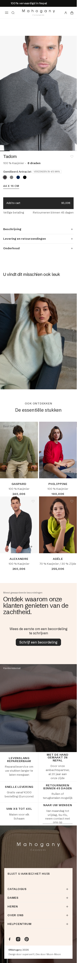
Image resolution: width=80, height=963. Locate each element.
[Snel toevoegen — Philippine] (70, 471)
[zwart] (24, 177)
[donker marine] (18, 177)
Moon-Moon (54, 954)
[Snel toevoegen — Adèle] (70, 546)
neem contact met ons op (57, 820)
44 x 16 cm (11, 186)
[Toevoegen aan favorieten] (72, 156)
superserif (28, 954)
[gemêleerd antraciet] (5, 177)
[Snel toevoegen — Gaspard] (31, 471)
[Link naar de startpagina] (38, 13)
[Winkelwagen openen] (72, 13)
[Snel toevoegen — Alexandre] (31, 546)
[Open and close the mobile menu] (6, 12)
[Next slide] (70, 93)
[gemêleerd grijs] (11, 177)
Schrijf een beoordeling (38, 642)
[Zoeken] (13, 13)
